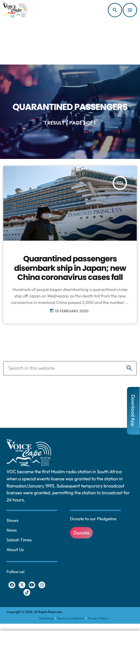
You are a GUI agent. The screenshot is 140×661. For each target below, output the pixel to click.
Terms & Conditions (71, 618)
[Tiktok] (26, 592)
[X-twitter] (22, 585)
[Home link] (15, 10)
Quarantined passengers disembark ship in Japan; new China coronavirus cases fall (70, 268)
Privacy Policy (98, 618)
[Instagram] (41, 585)
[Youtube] (32, 585)
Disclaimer (46, 618)
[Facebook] (11, 585)
